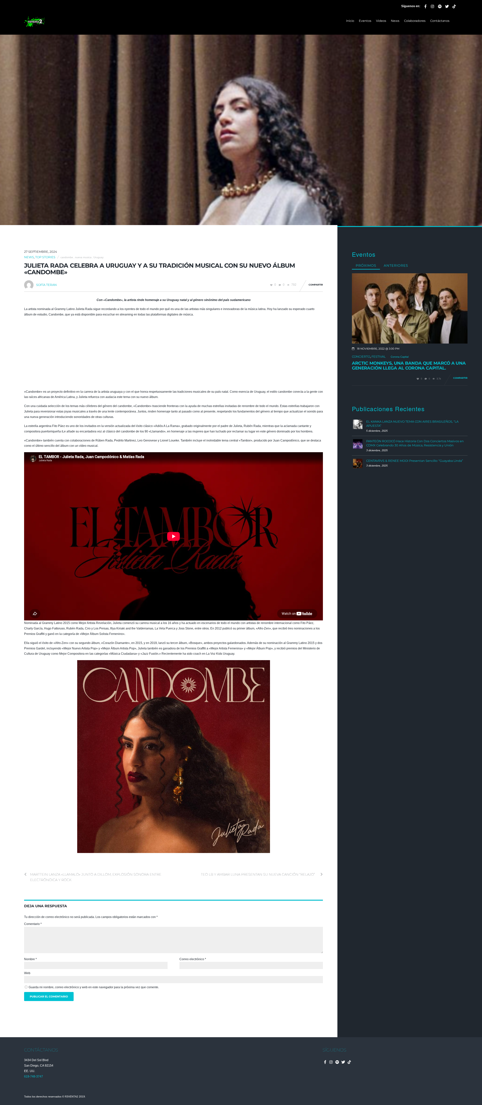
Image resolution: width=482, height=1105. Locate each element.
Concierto (361, 356)
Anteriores (396, 265)
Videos (381, 21)
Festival (378, 356)
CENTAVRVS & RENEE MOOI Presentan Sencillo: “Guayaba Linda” (414, 461)
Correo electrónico (192, 959)
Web (27, 973)
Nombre (30, 959)
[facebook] (425, 5)
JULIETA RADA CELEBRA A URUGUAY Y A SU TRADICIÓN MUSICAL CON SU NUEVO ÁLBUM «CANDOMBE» (159, 269)
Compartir (316, 284)
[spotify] (439, 5)
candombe (66, 257)
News (395, 21)
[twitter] (447, 5)
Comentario (33, 924)
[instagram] (432, 5)
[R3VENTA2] (34, 24)
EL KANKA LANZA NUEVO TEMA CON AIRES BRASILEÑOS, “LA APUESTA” (412, 424)
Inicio (350, 21)
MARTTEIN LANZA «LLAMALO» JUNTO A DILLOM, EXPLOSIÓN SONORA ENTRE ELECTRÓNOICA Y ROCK (95, 877)
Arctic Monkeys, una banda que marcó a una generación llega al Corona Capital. (409, 365)
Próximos (366, 265)
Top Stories (45, 257)
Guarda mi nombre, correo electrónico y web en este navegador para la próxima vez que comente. (94, 987)
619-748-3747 (33, 1076)
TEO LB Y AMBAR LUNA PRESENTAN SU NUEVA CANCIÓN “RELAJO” (258, 874)
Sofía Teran (46, 285)
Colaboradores (415, 21)
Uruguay (98, 257)
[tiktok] (454, 5)
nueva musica (83, 257)
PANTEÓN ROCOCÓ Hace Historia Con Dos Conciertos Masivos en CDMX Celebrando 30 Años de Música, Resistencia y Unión (415, 443)
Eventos (365, 21)
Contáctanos (439, 21)
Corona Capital (400, 356)
